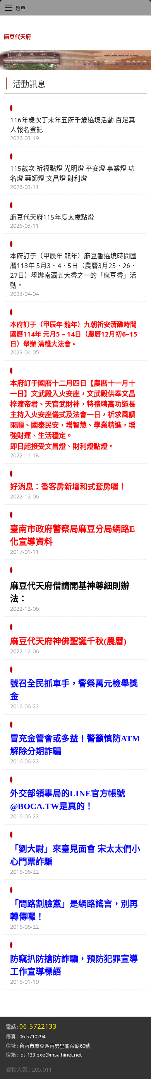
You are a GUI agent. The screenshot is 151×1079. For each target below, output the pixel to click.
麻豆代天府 (17, 36)
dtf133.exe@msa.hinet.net (51, 1054)
